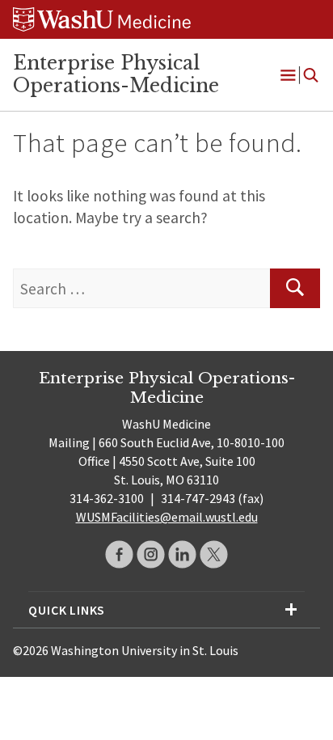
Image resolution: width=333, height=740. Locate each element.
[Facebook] (119, 554)
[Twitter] (214, 554)
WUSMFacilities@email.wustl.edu (167, 517)
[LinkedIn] (182, 554)
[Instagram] (151, 554)
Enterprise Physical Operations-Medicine (116, 74)
